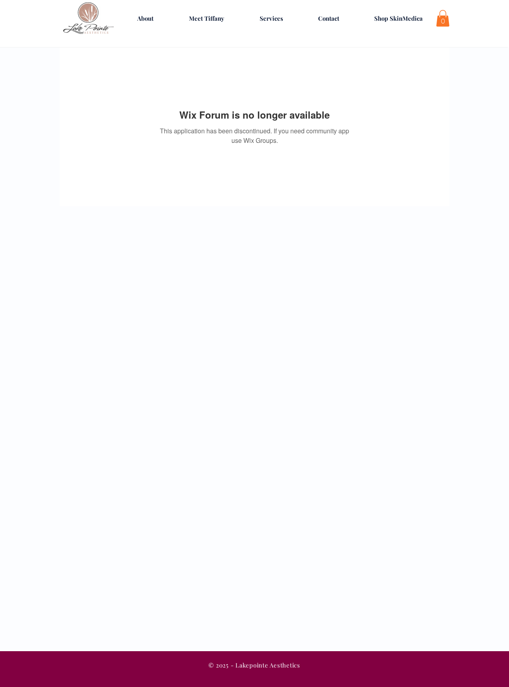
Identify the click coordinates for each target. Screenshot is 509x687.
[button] (443, 18)
